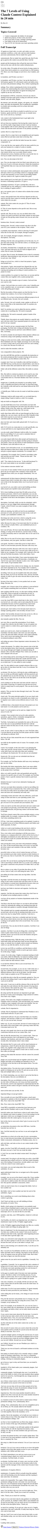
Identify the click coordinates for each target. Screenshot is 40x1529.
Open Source (7, 1527)
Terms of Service (24, 1527)
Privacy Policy (34, 1527)
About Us (15, 1527)
